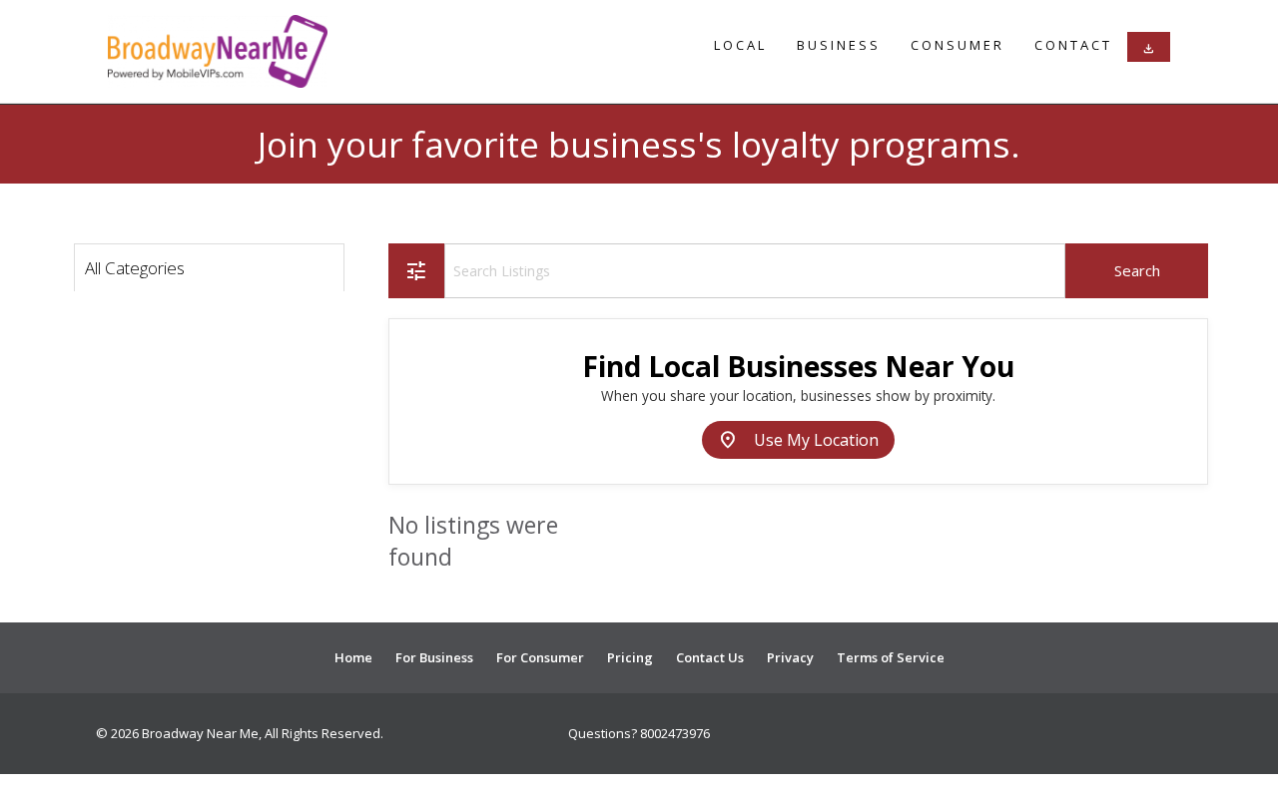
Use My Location (798, 440)
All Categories (135, 267)
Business (839, 45)
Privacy (790, 657)
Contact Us (710, 657)
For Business (434, 657)
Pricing (630, 657)
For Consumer (540, 657)
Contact (1073, 45)
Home (353, 657)
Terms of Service (891, 657)
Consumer (957, 45)
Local (740, 45)
